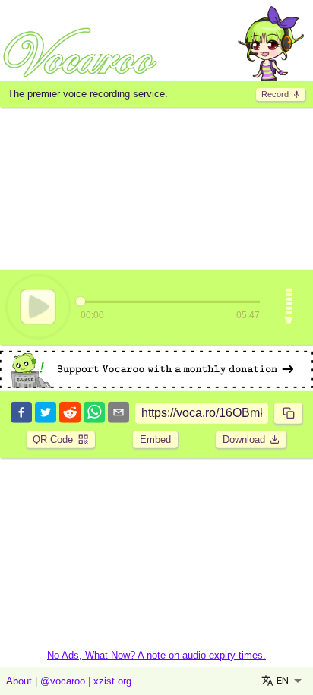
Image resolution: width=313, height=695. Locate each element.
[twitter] (45, 413)
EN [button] (283, 680)
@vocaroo (62, 681)
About (19, 681)
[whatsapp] (94, 413)
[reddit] (70, 413)
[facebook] (21, 413)
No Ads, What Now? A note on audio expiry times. (156, 655)
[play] (38, 307)
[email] (118, 413)
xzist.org (112, 681)
